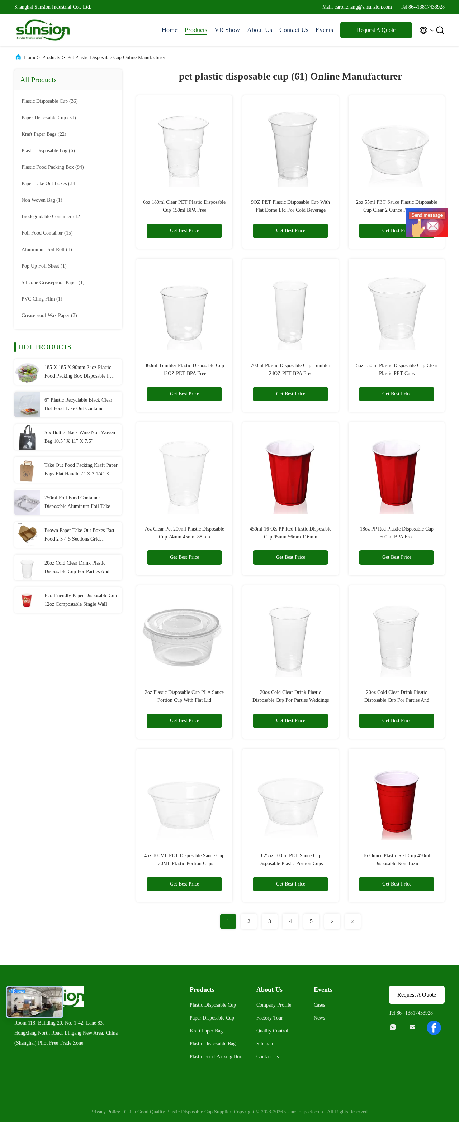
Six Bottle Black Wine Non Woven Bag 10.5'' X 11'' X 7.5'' (79, 437)
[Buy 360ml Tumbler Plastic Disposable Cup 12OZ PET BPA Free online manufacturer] (184, 306)
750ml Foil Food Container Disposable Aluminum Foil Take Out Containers (77, 503)
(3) (49, 315)
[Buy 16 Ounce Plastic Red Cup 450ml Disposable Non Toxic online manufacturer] (396, 796)
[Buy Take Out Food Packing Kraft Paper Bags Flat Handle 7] (27, 470)
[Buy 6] (27, 404)
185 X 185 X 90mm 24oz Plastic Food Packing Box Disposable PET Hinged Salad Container (80, 372)
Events (324, 29)
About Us (259, 29)
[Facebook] (434, 1028)
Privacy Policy (105, 1111)
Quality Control (272, 1031)
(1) (42, 200)
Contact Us (293, 29)
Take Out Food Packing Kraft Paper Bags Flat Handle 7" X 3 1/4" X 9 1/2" (81, 470)
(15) (47, 233)
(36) (50, 101)
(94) (53, 167)
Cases (319, 1005)
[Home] (43, 30)
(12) (52, 216)
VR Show (227, 29)
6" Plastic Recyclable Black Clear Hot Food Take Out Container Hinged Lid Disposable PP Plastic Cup (78, 405)
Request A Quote (376, 30)
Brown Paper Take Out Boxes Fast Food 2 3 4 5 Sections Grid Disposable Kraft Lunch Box (79, 535)
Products (196, 29)
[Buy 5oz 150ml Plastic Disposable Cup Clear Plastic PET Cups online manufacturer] (396, 306)
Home (170, 29)
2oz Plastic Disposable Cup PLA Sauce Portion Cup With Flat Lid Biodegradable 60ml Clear (184, 700)
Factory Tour (269, 1018)
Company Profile (273, 1005)
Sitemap (264, 1043)
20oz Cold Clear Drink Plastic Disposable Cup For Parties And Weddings (76, 568)
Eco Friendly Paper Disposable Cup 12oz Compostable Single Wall (80, 600)
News (319, 1018)
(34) (49, 183)
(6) (48, 150)
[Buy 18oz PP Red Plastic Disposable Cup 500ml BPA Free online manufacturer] (396, 470)
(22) (44, 134)
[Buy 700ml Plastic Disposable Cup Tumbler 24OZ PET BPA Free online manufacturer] (290, 306)
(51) (49, 117)
